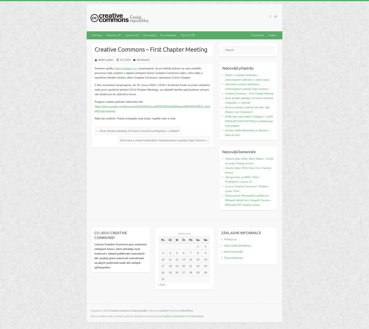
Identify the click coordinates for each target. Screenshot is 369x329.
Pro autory (150, 35)
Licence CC (132, 35)
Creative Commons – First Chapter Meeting (249, 93)
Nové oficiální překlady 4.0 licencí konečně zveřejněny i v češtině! (137, 130)
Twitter (272, 35)
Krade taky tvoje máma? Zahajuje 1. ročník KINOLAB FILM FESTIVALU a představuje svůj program (249, 121)
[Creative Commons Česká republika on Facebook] (270, 16)
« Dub (161, 284)
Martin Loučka (105, 60)
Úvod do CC (113, 35)
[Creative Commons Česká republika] (119, 19)
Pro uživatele (168, 35)
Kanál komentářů (233, 251)
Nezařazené (143, 60)
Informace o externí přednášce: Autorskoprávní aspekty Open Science (164, 140)
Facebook (258, 35)
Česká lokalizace (233, 257)
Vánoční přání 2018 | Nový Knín (243, 168)
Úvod (236, 191)
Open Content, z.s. (126, 68)
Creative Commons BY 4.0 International (183, 316)
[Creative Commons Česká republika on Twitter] (275, 16)
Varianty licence (245, 163)
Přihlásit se (230, 239)
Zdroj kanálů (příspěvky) (237, 245)
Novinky (97, 35)
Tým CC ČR (187, 35)
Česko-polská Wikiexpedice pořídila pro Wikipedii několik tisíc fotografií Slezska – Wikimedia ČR (248, 200)
